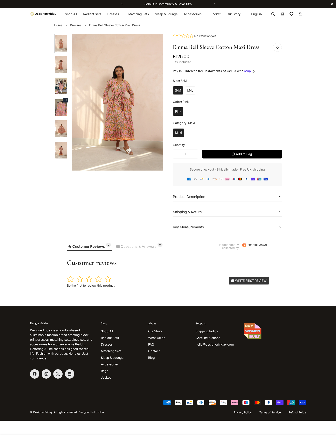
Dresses (113, 14)
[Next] (214, 4)
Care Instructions (208, 338)
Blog (151, 358)
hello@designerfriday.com (215, 344)
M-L (191, 91)
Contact (154, 351)
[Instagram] (46, 374)
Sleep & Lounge (166, 14)
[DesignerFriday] (43, 14)
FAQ (151, 344)
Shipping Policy (207, 331)
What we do (156, 338)
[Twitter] (58, 374)
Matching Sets (138, 14)
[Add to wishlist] (277, 47)
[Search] (273, 14)
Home (58, 25)
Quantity (179, 145)
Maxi (179, 134)
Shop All (71, 14)
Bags (104, 371)
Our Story (234, 14)
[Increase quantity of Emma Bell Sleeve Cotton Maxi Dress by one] (194, 154)
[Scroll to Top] (328, 413)
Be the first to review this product (91, 285)
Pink (179, 112)
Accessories (192, 14)
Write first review (250, 281)
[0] (300, 14)
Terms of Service (270, 412)
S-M (179, 91)
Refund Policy (297, 412)
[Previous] (121, 4)
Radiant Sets (92, 14)
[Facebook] (34, 374)
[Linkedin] (69, 374)
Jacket (215, 14)
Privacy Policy (243, 412)
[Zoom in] (154, 42)
